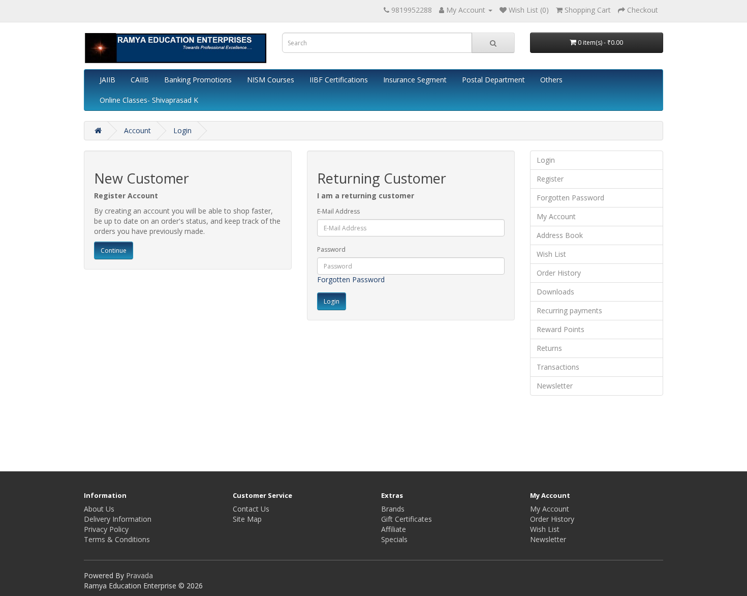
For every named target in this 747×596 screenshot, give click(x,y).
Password (331, 249)
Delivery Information (117, 519)
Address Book (560, 235)
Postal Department (493, 79)
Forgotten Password (351, 279)
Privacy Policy (106, 529)
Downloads (555, 291)
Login (182, 130)
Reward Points (560, 329)
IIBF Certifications (338, 79)
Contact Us (251, 509)
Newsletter (555, 386)
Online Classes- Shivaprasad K (149, 100)
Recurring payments (569, 310)
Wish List (551, 254)
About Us (99, 509)
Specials (394, 539)
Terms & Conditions (117, 539)
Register (550, 179)
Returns (549, 348)
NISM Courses (270, 79)
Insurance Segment (415, 79)
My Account (556, 216)
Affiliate (393, 529)
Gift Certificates (406, 519)
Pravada (139, 575)
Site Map (247, 519)
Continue (114, 250)
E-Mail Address (338, 211)
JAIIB (107, 79)
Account (137, 130)
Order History (559, 273)
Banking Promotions (198, 79)
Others (551, 79)
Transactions (558, 367)
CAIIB (140, 79)
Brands (392, 509)
